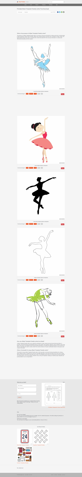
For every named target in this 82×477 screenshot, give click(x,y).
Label (25, 4)
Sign (57, 4)
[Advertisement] (41, 23)
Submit (19, 397)
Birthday (50, 4)
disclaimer (60, 474)
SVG (35, 93)
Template (44, 4)
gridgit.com (22, 474)
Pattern (36, 4)
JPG (27, 93)
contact (55, 474)
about (52, 474)
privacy (63, 474)
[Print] (64, 12)
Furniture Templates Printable (22, 462)
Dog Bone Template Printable (39, 445)
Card (31, 4)
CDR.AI (31, 93)
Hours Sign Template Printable (23, 445)
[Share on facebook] (58, 12)
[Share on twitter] (60, 12)
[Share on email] (62, 12)
